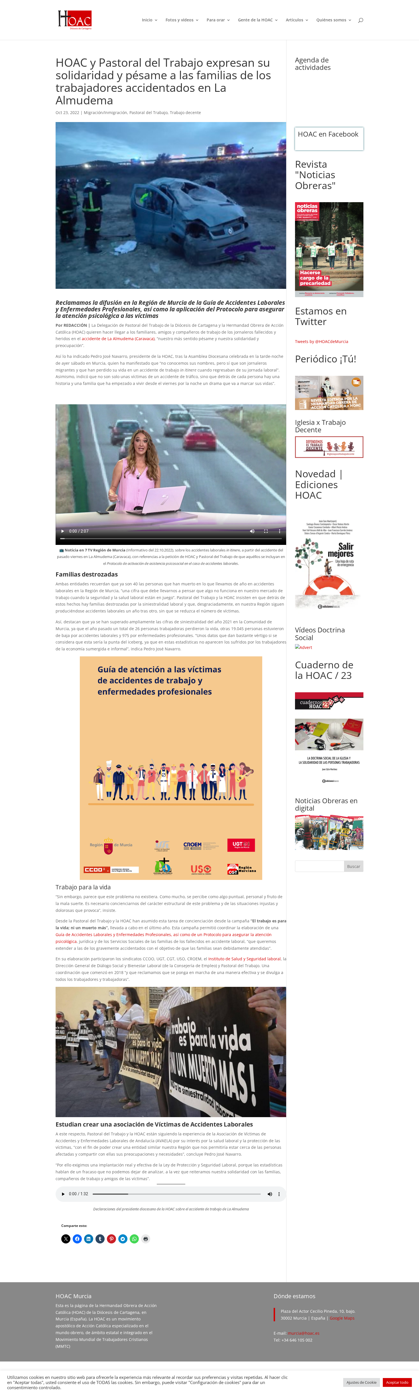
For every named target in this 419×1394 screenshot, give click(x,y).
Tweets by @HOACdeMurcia (321, 341)
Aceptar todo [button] (397, 1382)
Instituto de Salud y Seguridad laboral (244, 958)
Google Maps (342, 1318)
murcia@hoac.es (304, 1333)
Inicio (147, 20)
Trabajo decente (185, 112)
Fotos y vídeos (180, 20)
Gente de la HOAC (255, 20)
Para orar (216, 20)
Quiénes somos (331, 20)
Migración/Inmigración (105, 112)
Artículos (294, 20)
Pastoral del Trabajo (148, 112)
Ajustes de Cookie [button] (362, 1382)
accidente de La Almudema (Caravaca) (118, 338)
